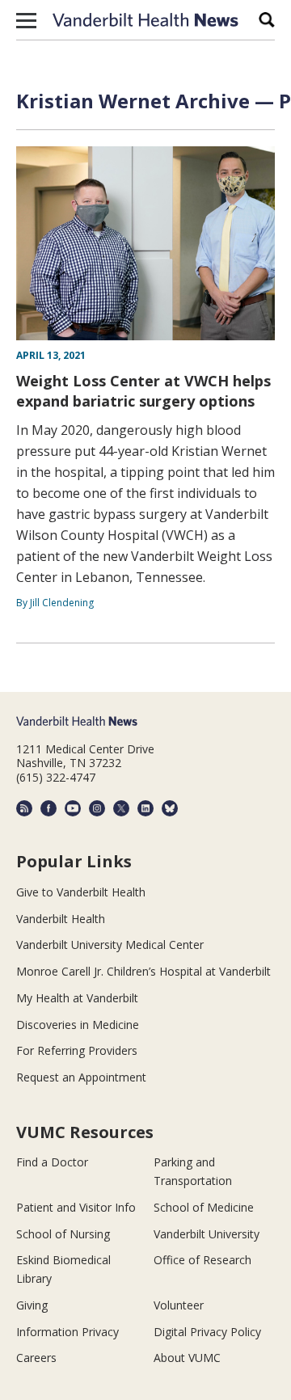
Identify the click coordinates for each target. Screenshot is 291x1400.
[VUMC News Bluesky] (170, 808)
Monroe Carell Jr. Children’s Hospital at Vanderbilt (143, 971)
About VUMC (187, 1357)
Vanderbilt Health (60, 918)
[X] (121, 808)
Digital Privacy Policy (207, 1331)
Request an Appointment (81, 1077)
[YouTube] (73, 808)
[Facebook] (48, 808)
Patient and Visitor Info (76, 1207)
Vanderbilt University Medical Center (110, 944)
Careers (36, 1357)
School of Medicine (204, 1207)
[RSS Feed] (24, 808)
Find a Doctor (52, 1162)
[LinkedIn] (145, 808)
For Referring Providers (76, 1050)
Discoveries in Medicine (77, 1024)
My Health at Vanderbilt (77, 998)
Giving (32, 1305)
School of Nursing (63, 1234)
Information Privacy (67, 1331)
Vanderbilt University (206, 1234)
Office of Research (202, 1259)
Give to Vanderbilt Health (81, 892)
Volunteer (179, 1305)
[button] (26, 20)
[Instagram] (97, 808)
